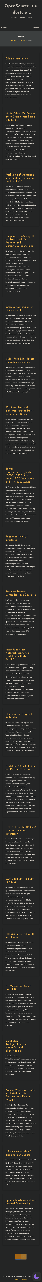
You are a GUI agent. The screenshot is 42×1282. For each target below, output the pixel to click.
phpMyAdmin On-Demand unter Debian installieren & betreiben (20, 117)
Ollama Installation (16, 58)
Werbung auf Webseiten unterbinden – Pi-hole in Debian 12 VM (19, 178)
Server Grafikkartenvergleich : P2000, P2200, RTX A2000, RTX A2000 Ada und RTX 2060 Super (19, 475)
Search (36, 27)
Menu (5, 27)
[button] (36, 1276)
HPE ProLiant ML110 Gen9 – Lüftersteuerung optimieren (20, 830)
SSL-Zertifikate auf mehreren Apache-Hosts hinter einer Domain (19, 411)
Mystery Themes (21, 1279)
